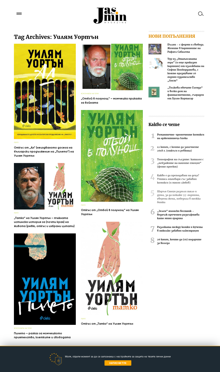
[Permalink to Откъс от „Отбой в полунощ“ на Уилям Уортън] (112, 201)
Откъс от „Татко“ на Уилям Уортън (107, 324)
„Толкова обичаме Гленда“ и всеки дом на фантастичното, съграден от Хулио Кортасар (185, 93)
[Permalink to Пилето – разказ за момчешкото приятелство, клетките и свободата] (45, 324)
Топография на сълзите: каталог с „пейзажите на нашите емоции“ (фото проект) (180, 163)
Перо (16, 142)
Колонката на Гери (90, 93)
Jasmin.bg (110, 15)
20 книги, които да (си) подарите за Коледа (179, 241)
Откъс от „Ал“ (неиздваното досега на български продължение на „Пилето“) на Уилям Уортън (44, 152)
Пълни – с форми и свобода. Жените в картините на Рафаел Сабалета (185, 48)
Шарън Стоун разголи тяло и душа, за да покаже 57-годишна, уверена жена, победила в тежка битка (179, 197)
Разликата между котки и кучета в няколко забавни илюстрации (180, 229)
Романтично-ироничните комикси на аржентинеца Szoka (180, 137)
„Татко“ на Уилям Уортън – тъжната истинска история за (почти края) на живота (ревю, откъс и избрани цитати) (44, 222)
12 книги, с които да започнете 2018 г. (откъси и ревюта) (178, 149)
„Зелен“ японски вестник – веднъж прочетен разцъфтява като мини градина (178, 215)
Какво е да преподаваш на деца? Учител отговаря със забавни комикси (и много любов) (178, 179)
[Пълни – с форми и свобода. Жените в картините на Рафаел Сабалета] (154, 50)
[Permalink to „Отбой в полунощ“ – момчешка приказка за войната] (112, 89)
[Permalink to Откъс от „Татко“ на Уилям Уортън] (112, 314)
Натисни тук (117, 362)
